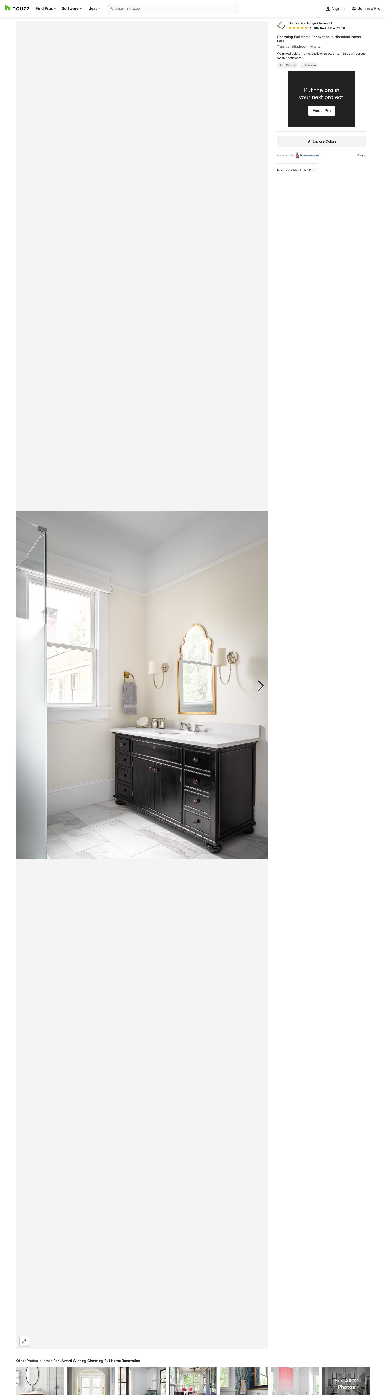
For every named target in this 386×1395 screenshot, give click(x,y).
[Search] (111, 8)
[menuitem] (46, 8)
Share (133, 1341)
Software (70, 8)
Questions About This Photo (297, 170)
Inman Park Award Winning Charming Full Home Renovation (91, 1361)
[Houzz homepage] (17, 8)
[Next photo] (261, 685)
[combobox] (173, 8)
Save (157, 1341)
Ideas (92, 8)
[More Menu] (260, 1341)
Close (361, 155)
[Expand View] (24, 1341)
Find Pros (44, 8)
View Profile (336, 28)
